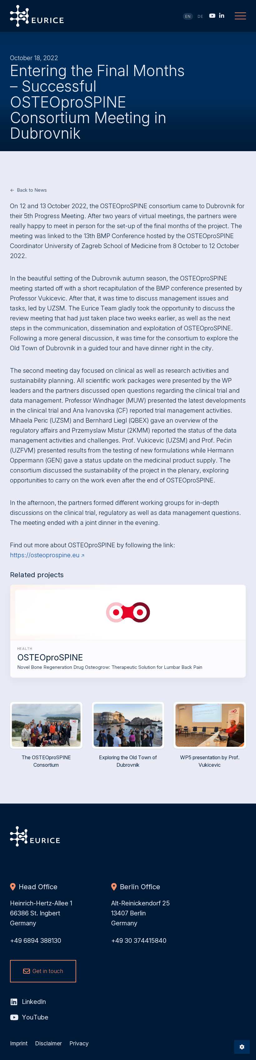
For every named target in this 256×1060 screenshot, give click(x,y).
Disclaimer (48, 1043)
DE (201, 16)
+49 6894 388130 (35, 940)
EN (188, 16)
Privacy (79, 1043)
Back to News (32, 190)
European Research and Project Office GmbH (37, 16)
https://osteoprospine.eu (45, 555)
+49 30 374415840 (138, 940)
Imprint (18, 1043)
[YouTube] (212, 15)
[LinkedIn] (221, 15)
